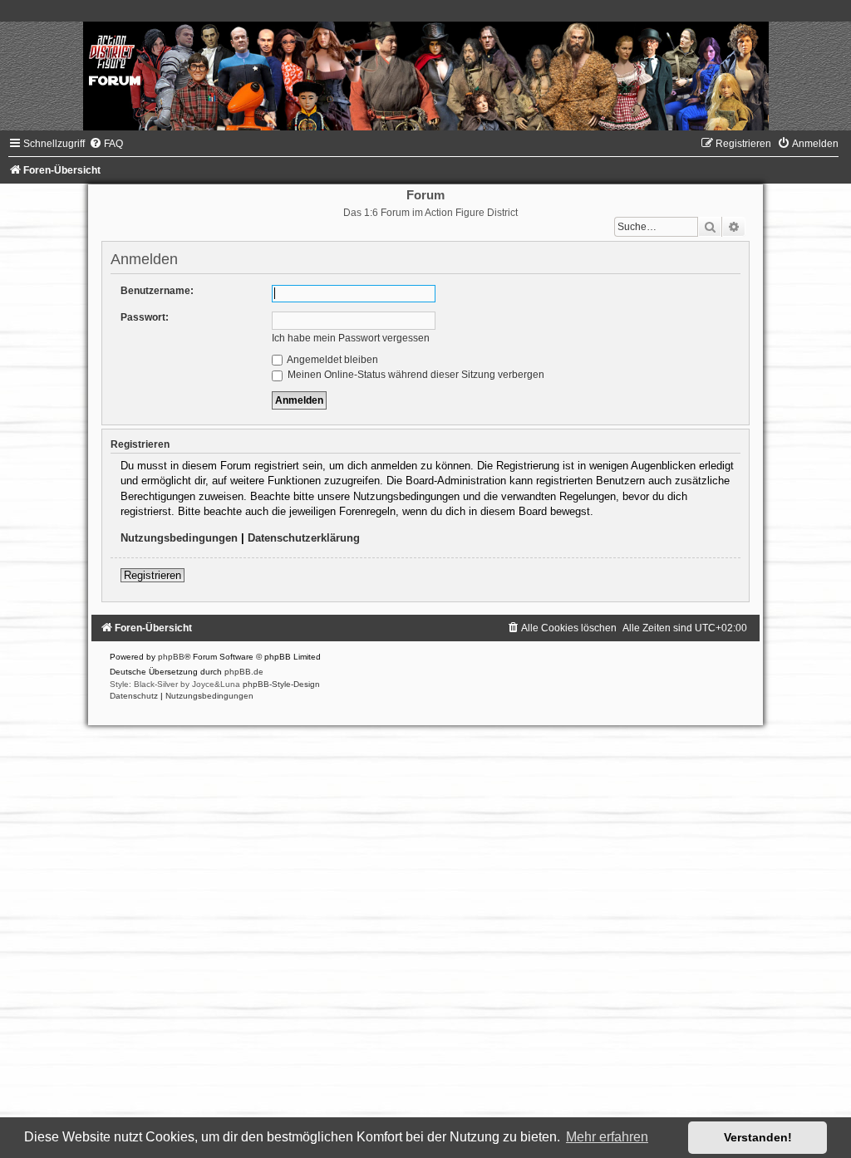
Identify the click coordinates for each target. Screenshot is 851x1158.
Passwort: (145, 317)
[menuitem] (106, 144)
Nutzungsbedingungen (179, 538)
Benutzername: (157, 291)
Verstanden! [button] (758, 1137)
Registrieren (152, 575)
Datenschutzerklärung (304, 538)
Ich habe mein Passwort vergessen (351, 338)
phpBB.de (243, 671)
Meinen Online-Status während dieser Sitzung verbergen (414, 374)
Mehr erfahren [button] (607, 1137)
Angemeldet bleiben (331, 360)
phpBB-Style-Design (281, 684)
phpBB (171, 656)
